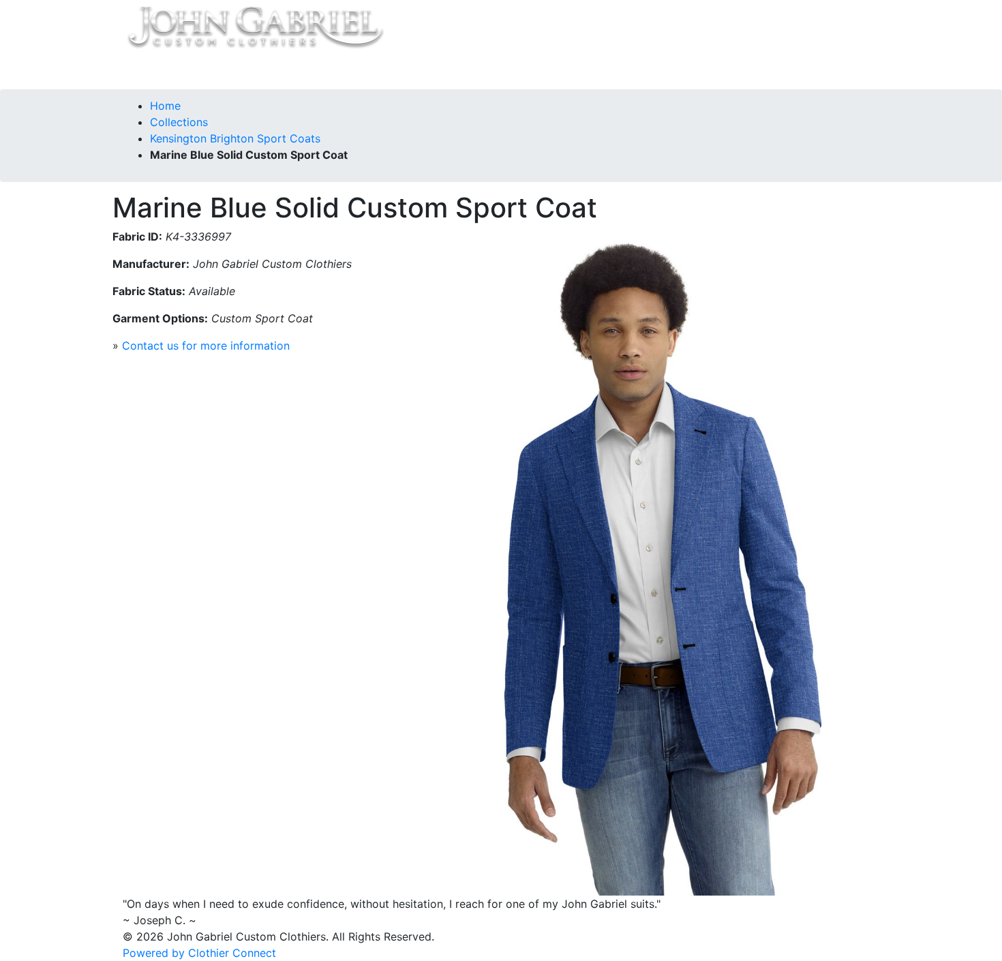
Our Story (274, 70)
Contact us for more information (206, 345)
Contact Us (339, 70)
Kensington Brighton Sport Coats (235, 138)
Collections (210, 70)
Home (154, 70)
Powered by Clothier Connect (199, 953)
